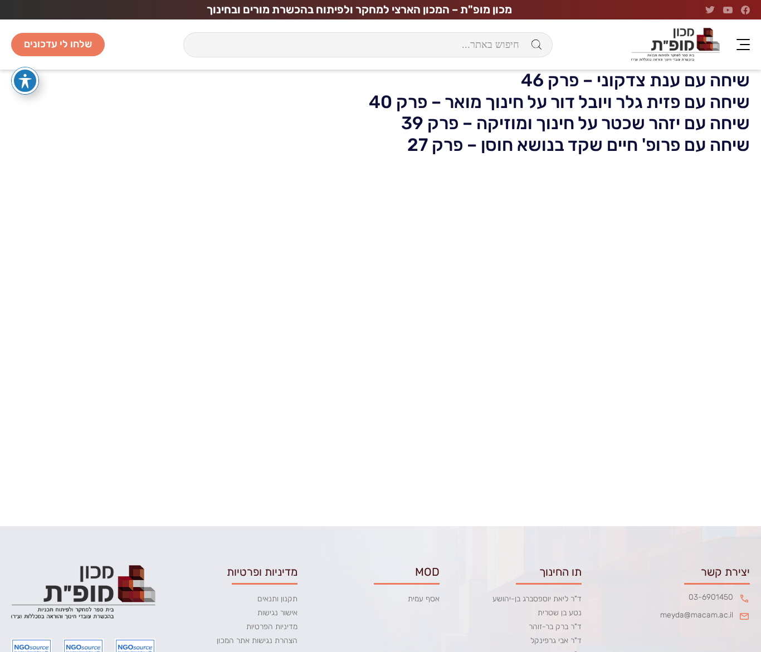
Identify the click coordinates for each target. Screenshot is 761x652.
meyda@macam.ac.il (696, 615)
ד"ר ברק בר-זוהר (555, 626)
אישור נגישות (277, 612)
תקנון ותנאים (277, 599)
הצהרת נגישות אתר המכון (257, 640)
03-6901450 (711, 597)
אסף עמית (424, 599)
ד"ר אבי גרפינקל (556, 640)
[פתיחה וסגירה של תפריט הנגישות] (25, 80)
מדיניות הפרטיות (271, 626)
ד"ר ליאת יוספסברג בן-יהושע (537, 599)
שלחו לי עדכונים (58, 44)
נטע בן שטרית (560, 612)
